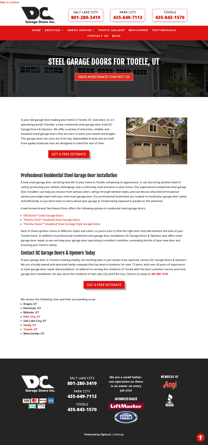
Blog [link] (116, 35)
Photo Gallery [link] (112, 30)
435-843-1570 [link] (159, 274)
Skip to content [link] (9, 2)
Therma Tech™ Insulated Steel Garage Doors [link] (51, 220)
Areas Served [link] (79, 30)
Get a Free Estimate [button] (69, 154)
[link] (200, 437)
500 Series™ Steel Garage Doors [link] (43, 215)
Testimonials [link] (164, 30)
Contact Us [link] (98, 35)
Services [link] (52, 30)
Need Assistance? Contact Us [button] (104, 77)
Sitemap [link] (118, 434)
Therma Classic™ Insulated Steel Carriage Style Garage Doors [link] (61, 224)
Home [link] (36, 30)
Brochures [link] (138, 30)
